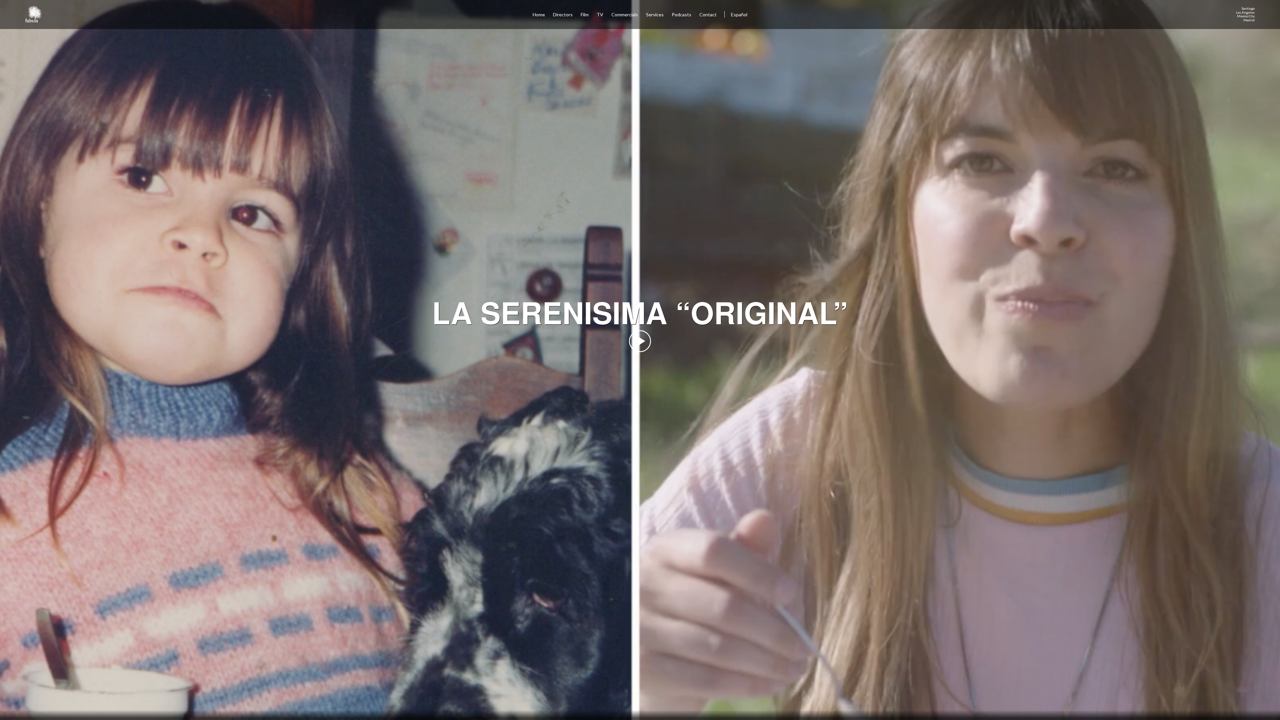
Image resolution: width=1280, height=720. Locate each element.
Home (539, 14)
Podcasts (681, 14)
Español (739, 14)
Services (655, 14)
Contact (708, 14)
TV (600, 14)
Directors (563, 14)
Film (585, 14)
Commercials (624, 14)
